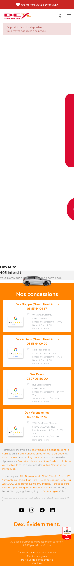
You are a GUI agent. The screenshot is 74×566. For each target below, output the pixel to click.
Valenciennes (9, 457)
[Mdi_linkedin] (52, 510)
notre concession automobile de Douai (41, 453)
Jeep (63, 480)
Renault (45, 487)
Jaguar (54, 480)
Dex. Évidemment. (37, 524)
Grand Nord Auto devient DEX (39, 4)
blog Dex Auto (35, 457)
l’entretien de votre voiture (33, 461)
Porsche (35, 487)
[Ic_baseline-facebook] (42, 510)
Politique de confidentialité (37, 559)
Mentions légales (37, 556)
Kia (69, 480)
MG (39, 483)
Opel (14, 487)
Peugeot (24, 487)
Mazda (46, 483)
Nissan (6, 487)
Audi (37, 476)
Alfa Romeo (27, 476)
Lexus (32, 483)
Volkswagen (50, 491)
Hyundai (44, 480)
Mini (66, 483)
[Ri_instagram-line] (32, 510)
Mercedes (57, 483)
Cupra (62, 476)
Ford (35, 480)
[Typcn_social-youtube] (21, 510)
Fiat (28, 480)
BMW (44, 476)
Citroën (53, 476)
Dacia (21, 480)
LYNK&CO (7, 483)
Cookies (37, 563)
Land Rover (21, 483)
